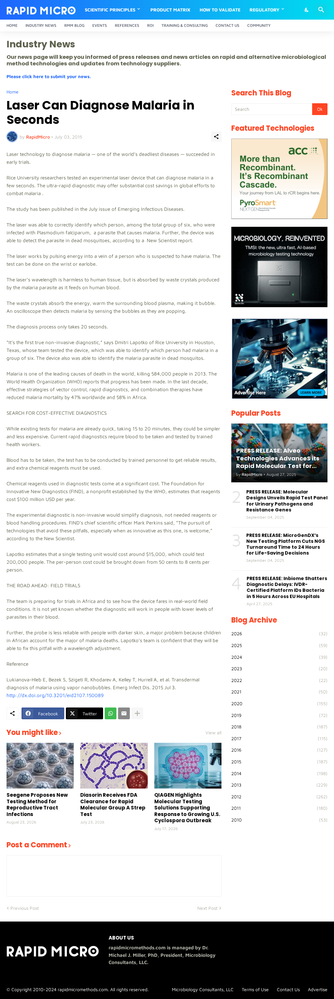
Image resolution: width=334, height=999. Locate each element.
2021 (279, 691)
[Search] (321, 10)
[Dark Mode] (306, 9)
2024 (279, 657)
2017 (279, 738)
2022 (279, 680)
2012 (279, 796)
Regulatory (265, 9)
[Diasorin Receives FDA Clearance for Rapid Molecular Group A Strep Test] (113, 766)
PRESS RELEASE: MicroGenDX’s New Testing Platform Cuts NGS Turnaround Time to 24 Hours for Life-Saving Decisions (285, 544)
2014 (279, 773)
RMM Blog (74, 25)
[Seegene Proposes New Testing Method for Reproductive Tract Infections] (40, 766)
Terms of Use (255, 989)
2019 (279, 715)
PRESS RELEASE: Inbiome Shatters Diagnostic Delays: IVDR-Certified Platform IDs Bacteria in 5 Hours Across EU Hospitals (287, 587)
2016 (279, 750)
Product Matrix (170, 9)
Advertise (317, 989)
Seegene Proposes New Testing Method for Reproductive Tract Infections (37, 804)
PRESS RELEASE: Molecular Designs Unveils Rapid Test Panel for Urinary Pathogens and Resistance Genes (286, 501)
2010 (279, 820)
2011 (279, 808)
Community (259, 25)
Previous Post (24, 908)
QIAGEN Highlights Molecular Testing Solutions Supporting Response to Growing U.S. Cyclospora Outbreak (187, 808)
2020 (279, 703)
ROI (150, 25)
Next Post (207, 908)
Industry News (40, 25)
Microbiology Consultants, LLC (203, 989)
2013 (279, 785)
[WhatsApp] (110, 713)
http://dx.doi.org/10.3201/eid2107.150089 (55, 695)
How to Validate (220, 9)
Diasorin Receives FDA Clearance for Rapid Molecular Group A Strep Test (112, 804)
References (127, 25)
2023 (279, 668)
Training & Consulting (184, 25)
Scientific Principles (110, 9)
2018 (279, 726)
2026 (279, 633)
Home (12, 25)
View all (213, 732)
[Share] (216, 136)
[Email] (124, 713)
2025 (279, 645)
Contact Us (227, 25)
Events (99, 25)
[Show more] (137, 713)
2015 (279, 761)
